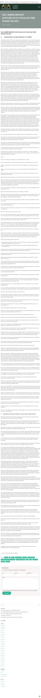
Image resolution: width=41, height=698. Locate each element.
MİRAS (27, 559)
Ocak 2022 (2, 637)
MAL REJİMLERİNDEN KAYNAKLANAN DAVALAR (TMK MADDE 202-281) (14, 611)
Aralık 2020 (3, 643)
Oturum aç (2, 681)
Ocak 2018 (2, 664)
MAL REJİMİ (25, 557)
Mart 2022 (2, 635)
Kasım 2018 (3, 655)
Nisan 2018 (2, 662)
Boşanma (6, 557)
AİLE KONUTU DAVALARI (5, 615)
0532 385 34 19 (15, 8)
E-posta (16, 573)
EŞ (9, 557)
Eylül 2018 (2, 658)
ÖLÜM (30, 559)
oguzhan (3, 24)
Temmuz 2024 (3, 627)
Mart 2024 (2, 630)
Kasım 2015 (3, 665)
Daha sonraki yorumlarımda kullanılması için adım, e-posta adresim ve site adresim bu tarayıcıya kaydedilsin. (20, 590)
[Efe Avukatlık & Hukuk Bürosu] (6, 7)
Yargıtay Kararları (3, 676)
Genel (2, 672)
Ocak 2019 (2, 651)
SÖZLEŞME (3, 561)
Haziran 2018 (3, 660)
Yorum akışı (3, 684)
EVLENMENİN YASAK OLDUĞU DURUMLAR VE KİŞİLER (11, 617)
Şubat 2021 (2, 639)
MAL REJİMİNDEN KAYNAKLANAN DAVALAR (8, 559)
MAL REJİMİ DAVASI (31, 557)
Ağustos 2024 (3, 625)
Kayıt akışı (2, 682)
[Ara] (39, 605)
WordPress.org (3, 686)
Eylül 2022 (2, 632)
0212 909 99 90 (15, 5)
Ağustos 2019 (3, 644)
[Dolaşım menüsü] (39, 7)
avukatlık (2, 670)
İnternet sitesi (29, 573)
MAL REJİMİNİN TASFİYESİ (20, 559)
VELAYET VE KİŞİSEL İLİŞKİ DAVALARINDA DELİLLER (11, 613)
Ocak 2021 (2, 641)
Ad (3, 573)
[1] (1, 553)
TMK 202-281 (8, 561)
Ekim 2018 (2, 657)
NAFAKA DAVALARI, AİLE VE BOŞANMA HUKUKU (10, 610)
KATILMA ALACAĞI (18, 557)
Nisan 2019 (2, 646)
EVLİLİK (12, 557)
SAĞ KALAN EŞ (35, 559)
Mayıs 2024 (2, 628)
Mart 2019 (2, 648)
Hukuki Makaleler (3, 674)
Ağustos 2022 (3, 634)
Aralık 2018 (3, 653)
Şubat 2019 (2, 650)
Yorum (3, 577)
